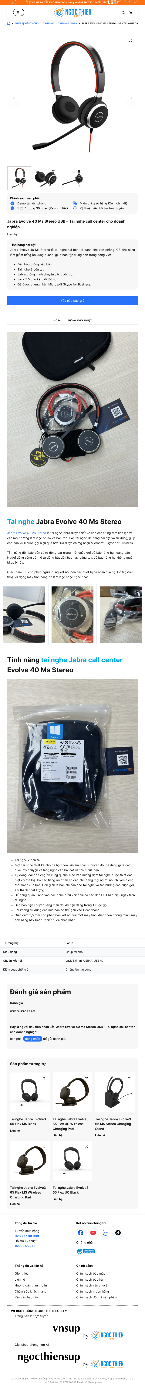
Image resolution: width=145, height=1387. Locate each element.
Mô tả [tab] (57, 320)
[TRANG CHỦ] (8, 23)
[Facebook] (80, 1232)
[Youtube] (93, 1232)
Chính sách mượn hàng (92, 1291)
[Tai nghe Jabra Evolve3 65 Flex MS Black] (30, 1092)
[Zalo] (105, 1232)
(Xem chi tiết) (58, 208)
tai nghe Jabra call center (82, 660)
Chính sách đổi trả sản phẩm (96, 1297)
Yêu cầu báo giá (72, 301)
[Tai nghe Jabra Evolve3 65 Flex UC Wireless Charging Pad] (72, 1092)
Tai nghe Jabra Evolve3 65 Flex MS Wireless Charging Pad (28, 1192)
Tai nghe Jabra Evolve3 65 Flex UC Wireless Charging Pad (71, 1124)
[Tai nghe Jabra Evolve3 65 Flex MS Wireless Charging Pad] (30, 1160)
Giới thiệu (22, 1273)
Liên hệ (20, 1279)
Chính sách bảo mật (90, 1273)
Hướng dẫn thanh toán (31, 1285)
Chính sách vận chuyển (92, 1285)
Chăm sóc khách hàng (30, 1291)
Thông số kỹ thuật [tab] (80, 320)
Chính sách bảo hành (91, 1279)
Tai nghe (21, 521)
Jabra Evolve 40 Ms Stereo (26, 533)
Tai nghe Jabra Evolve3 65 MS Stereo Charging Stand (113, 1124)
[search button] (123, 12)
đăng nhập (32, 1039)
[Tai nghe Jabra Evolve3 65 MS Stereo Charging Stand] (115, 1092)
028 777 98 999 (27, 1236)
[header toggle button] (18, 12)
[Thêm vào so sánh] (44, 1078)
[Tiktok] (118, 1232)
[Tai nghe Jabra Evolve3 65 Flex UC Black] (72, 1160)
